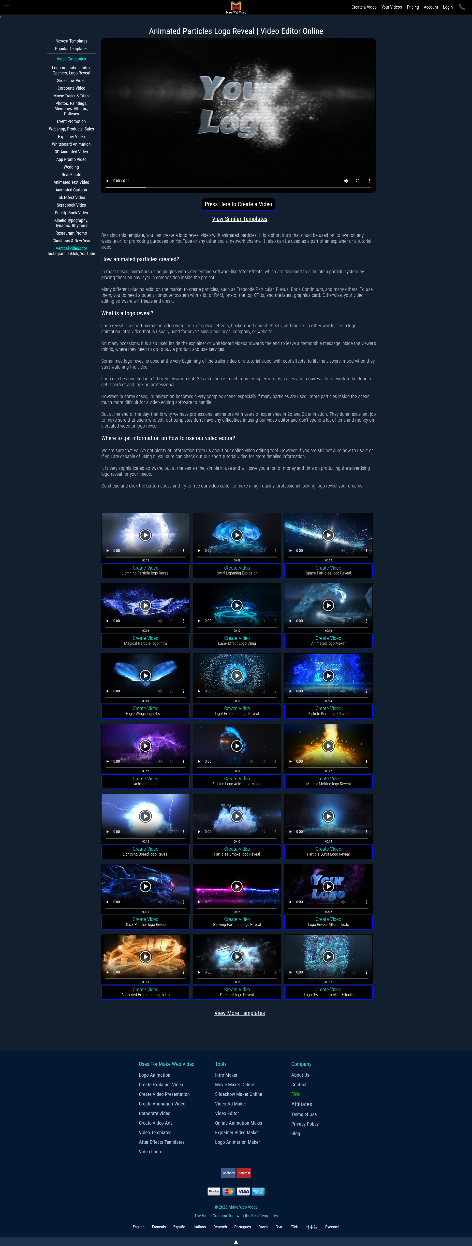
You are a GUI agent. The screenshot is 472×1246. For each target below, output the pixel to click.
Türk (294, 1226)
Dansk (263, 1226)
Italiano (200, 1226)
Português (242, 1226)
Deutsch (220, 1226)
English (139, 1226)
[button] (145, 538)
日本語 (311, 1226)
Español (179, 1226)
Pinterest (244, 1173)
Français (159, 1226)
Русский (332, 1226)
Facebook (228, 1173)
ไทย (279, 1226)
